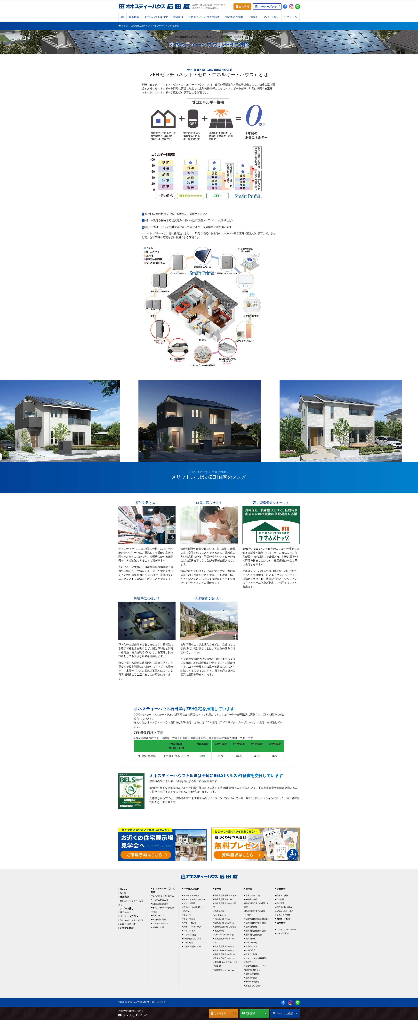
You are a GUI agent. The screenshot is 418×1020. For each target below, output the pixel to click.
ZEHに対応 (188, 942)
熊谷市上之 (250, 962)
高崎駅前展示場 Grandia (225, 927)
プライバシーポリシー (286, 929)
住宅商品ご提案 (234, 17)
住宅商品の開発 (159, 919)
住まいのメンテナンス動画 (131, 920)
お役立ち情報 (127, 928)
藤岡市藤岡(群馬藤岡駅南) (256, 919)
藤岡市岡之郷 (251, 927)
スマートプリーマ (156, 25)
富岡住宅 (218, 966)
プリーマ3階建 (189, 934)
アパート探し (271, 17)
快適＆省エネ (158, 915)
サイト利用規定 (283, 933)
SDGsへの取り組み (284, 911)
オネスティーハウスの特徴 (204, 17)
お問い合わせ (283, 918)
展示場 (217, 888)
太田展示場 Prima (222, 919)
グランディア (189, 930)
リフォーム (290, 17)
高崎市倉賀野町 (252, 974)
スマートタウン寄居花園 (256, 958)
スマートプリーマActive (194, 899)
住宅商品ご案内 (138, 25)
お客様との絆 (158, 927)
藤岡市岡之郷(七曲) (253, 934)
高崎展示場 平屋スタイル (225, 895)
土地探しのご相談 (253, 985)
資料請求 (250, 1013)
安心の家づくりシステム (163, 896)
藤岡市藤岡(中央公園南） (256, 923)
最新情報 (134, 17)
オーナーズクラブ (269, 6)
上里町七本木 (251, 946)
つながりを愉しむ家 (192, 946)
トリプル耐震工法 (160, 900)
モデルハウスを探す (156, 17)
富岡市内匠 (250, 938)
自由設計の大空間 (160, 904)
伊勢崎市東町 (251, 899)
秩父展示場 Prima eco (224, 946)
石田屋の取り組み (284, 907)
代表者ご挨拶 (282, 895)
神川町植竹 (250, 950)
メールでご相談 (284, 1013)
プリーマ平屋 (189, 903)
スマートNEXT (189, 923)
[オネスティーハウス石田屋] (154, 6)
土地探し (253, 17)
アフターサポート (160, 923)
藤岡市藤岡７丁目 (253, 970)
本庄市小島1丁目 (252, 895)
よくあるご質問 (283, 915)
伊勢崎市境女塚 (252, 981)
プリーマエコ (189, 919)
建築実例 (178, 17)
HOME (123, 888)
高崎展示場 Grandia (223, 899)
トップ (124, 25)
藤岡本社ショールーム (224, 970)
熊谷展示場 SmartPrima (224, 954)
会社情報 (243, 6)
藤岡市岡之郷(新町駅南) (255, 930)
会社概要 (280, 899)
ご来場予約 (219, 1013)
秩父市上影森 (251, 954)
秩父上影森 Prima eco (224, 950)
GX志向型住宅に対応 (192, 938)
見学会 (123, 892)
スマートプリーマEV (192, 927)
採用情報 (281, 922)
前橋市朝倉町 (251, 942)
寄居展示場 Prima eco (224, 958)
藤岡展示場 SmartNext (224, 923)
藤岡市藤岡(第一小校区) (255, 966)
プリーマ (187, 915)
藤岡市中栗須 (251, 978)
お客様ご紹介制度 (127, 924)
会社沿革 (280, 903)
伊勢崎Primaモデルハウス (225, 962)
